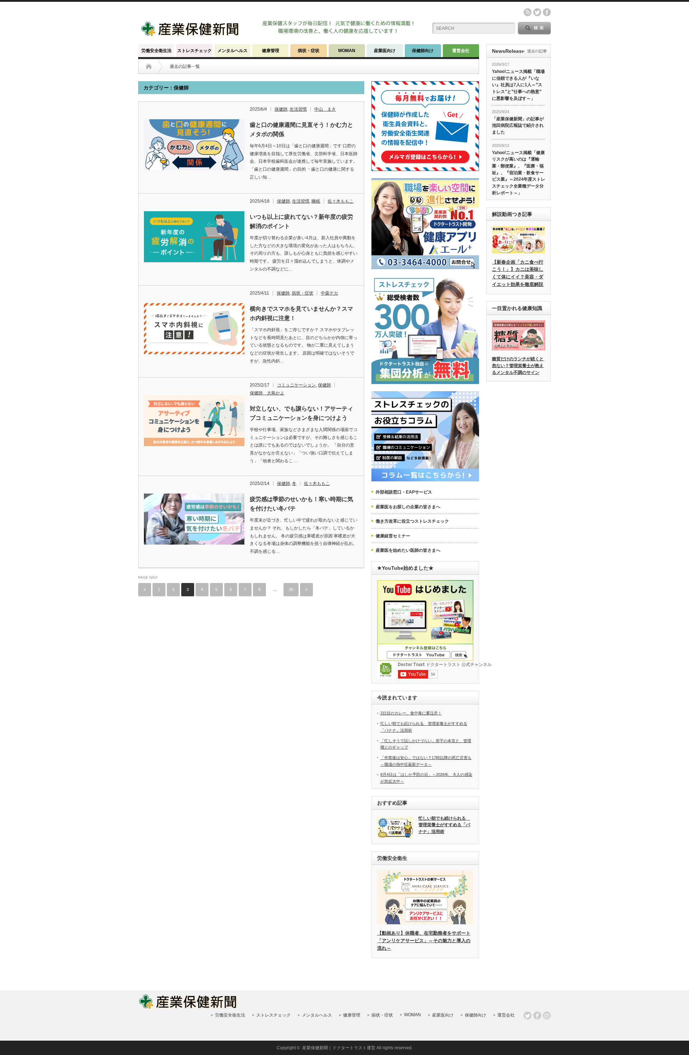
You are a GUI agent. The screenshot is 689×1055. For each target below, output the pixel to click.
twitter (537, 12)
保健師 (281, 109)
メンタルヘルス (232, 50)
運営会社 (460, 50)
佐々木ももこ (340, 201)
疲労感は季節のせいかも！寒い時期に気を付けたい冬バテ (301, 504)
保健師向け (422, 50)
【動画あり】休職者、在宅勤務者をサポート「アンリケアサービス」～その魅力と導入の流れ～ (423, 940)
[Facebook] (537, 1015)
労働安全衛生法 (156, 50)
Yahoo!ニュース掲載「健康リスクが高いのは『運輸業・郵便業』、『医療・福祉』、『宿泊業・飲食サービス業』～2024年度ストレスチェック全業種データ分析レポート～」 (518, 172)
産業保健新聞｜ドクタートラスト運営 (338, 1047)
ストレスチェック (194, 50)
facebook (547, 12)
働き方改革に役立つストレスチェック (412, 521)
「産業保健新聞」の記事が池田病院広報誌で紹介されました (518, 125)
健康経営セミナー (393, 535)
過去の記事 (537, 51)
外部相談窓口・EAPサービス (404, 492)
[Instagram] (547, 1015)
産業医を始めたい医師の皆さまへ (408, 550)
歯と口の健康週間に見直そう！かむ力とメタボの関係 (301, 129)
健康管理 (270, 50)
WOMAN (346, 50)
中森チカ (329, 293)
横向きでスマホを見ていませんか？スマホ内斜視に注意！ (301, 313)
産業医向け (384, 50)
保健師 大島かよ (267, 392)
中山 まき (325, 109)
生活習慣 (298, 109)
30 (291, 589)
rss (527, 12)
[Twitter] (527, 1015)
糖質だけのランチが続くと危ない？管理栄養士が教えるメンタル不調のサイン (518, 365)
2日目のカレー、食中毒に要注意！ (411, 713)
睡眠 (315, 201)
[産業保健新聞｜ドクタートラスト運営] (190, 34)
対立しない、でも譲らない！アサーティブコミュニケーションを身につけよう (301, 413)
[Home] (149, 66)
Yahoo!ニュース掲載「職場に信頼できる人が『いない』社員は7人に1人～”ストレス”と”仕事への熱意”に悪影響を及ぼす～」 (518, 85)
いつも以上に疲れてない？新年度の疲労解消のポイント (301, 221)
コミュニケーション (296, 385)
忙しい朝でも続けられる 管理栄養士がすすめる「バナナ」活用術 (444, 825)
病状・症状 (308, 50)
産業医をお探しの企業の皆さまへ (408, 506)
